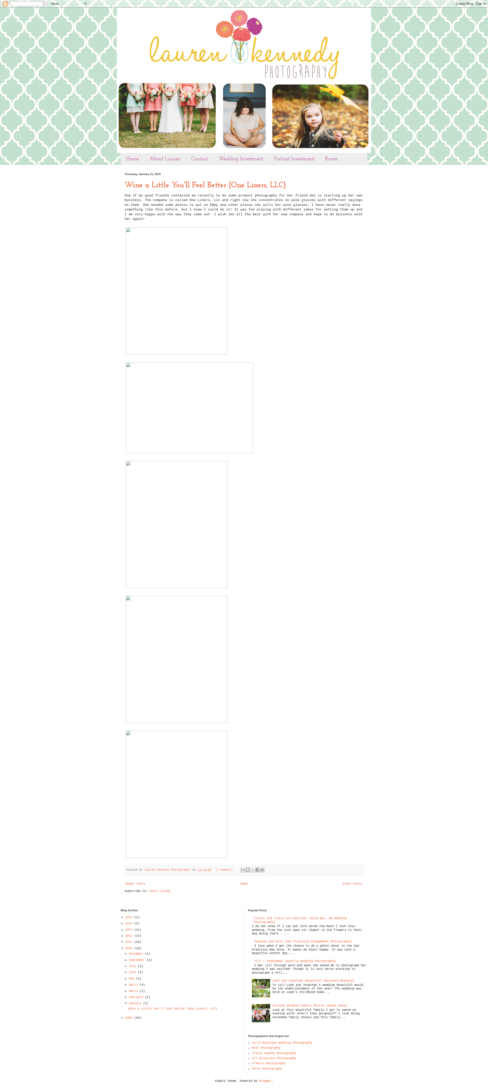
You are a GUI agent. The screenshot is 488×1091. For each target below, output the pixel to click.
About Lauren (164, 159)
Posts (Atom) (160, 891)
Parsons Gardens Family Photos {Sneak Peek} (309, 1006)
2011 (129, 942)
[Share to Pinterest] (262, 869)
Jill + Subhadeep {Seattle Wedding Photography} (295, 961)
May (132, 979)
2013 (129, 930)
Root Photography (266, 1048)
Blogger (265, 1081)
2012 (129, 936)
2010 (129, 948)
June (133, 972)
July (133, 966)
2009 (129, 1018)
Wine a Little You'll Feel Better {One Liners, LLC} (205, 185)
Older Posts (352, 884)
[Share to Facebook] (257, 869)
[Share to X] (252, 869)
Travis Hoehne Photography (274, 1053)
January (136, 1003)
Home (132, 159)
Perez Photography (267, 1069)
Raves (331, 159)
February (137, 997)
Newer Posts (135, 884)
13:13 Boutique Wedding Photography (282, 1043)
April (134, 985)
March (134, 991)
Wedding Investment (241, 159)
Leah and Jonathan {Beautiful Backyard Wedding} (313, 981)
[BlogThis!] (247, 869)
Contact (199, 159)
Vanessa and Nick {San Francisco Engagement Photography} (303, 941)
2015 (129, 917)
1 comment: (225, 869)
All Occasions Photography (274, 1058)
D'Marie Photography (269, 1063)
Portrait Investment (294, 159)
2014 (129, 923)
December (137, 954)
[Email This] (243, 869)
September (138, 960)
